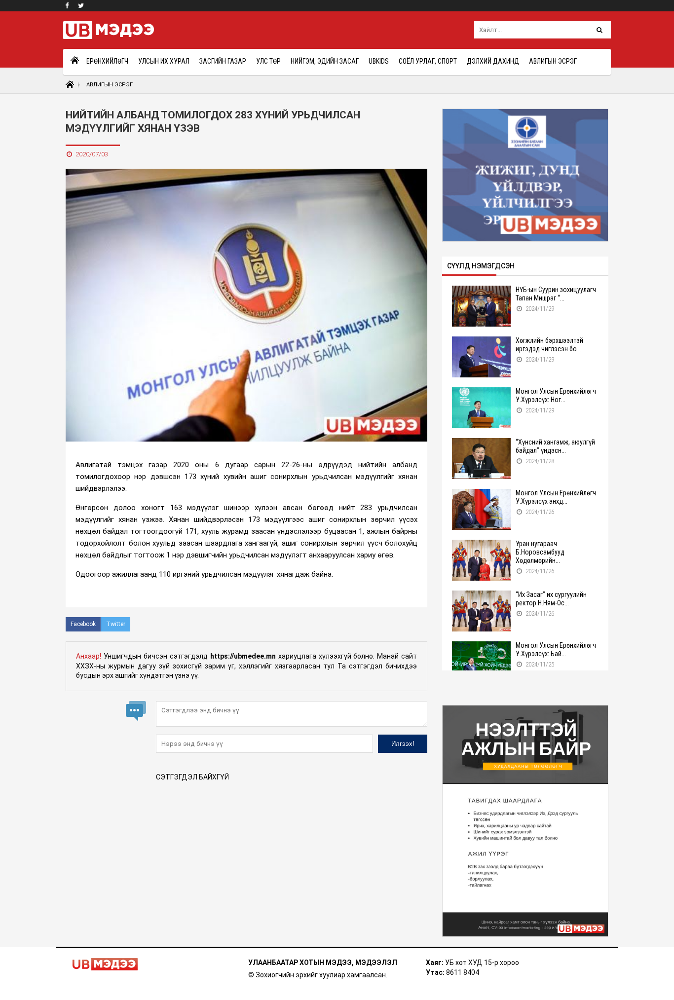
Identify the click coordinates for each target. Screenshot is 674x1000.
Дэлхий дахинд (493, 61)
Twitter (115, 624)
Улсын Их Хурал (163, 61)
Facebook (83, 624)
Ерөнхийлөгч (107, 61)
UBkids (379, 61)
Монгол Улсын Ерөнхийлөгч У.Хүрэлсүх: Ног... (556, 395)
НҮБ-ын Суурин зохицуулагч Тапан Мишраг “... (556, 294)
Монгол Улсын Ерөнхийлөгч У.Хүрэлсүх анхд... (556, 497)
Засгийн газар (222, 61)
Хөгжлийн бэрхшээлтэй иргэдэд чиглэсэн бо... (549, 344)
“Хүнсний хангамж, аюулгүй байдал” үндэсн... (555, 446)
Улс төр (268, 61)
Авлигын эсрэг (553, 61)
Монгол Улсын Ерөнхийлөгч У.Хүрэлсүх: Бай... (556, 649)
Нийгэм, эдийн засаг (325, 61)
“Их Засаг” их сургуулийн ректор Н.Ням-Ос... (551, 599)
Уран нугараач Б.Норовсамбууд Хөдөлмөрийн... (540, 552)
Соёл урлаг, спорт (428, 61)
